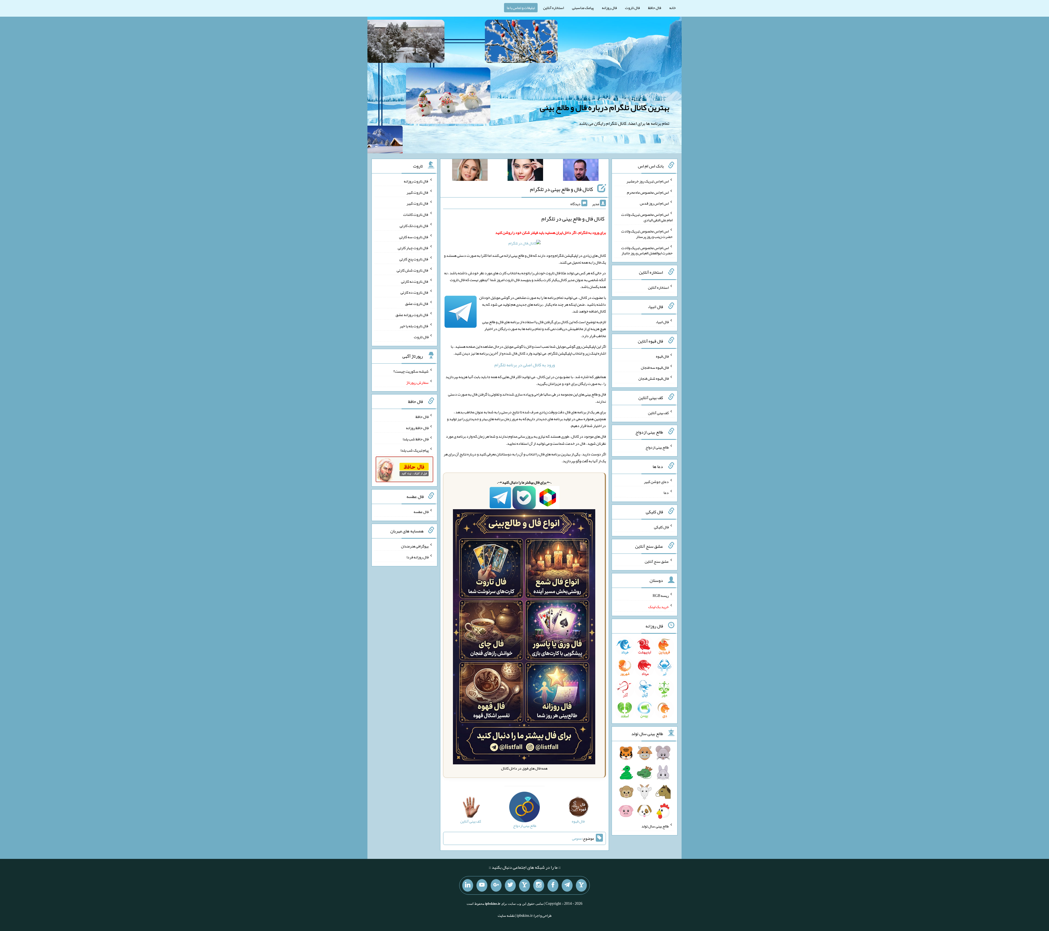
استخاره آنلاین (553, 7)
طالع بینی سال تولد (655, 826)
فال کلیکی (661, 527)
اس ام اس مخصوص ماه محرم (648, 192)
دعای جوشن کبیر (656, 481)
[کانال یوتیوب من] (481, 885)
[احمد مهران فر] (581, 171)
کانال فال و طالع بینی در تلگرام (561, 189)
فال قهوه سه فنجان (655, 367)
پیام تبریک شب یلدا (414, 450)
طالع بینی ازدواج (657, 447)
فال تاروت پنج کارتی (414, 259)
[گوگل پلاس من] (496, 885)
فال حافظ (654, 7)
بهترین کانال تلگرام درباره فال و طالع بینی (604, 107)
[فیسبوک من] (552, 885)
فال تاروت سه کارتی (414, 236)
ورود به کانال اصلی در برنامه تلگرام (524, 364)
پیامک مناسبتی (583, 7)
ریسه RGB (661, 595)
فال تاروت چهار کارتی (413, 248)
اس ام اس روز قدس (654, 203)
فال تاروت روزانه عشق (412, 315)
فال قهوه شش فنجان (653, 378)
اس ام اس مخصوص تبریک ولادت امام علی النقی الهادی (647, 217)
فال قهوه (662, 356)
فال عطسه (421, 511)
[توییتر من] (510, 885)
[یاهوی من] (581, 885)
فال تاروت (632, 7)
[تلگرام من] (567, 885)
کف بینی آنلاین (658, 413)
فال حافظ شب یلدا (416, 439)
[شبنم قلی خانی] (470, 171)
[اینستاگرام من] (538, 885)
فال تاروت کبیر (417, 192)
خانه (672, 7)
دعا (666, 492)
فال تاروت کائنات (416, 214)
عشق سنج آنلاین (657, 561)
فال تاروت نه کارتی (415, 281)
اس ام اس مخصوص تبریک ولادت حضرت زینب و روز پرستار (647, 233)
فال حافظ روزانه (417, 428)
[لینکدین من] (467, 885)
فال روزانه (609, 7)
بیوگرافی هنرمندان (415, 546)
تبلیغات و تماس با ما (521, 7)
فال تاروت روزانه (416, 181)
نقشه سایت (506, 915)
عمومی (577, 838)
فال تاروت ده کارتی (414, 292)
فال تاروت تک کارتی (414, 225)
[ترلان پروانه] (525, 171)
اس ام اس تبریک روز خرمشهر (647, 181)
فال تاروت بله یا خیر (414, 325)
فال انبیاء (662, 322)
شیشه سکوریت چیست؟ (411, 371)
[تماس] (524, 885)
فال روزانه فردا (417, 557)
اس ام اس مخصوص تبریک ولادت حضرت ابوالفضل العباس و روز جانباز (647, 250)
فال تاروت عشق (417, 303)
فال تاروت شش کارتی (413, 270)
